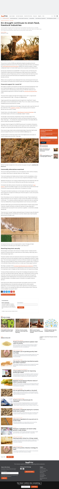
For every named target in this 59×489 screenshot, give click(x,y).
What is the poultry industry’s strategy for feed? (25, 448)
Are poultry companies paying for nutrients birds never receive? (26, 410)
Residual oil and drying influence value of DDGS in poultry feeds (25, 381)
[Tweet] (9, 292)
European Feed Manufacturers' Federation (23, 265)
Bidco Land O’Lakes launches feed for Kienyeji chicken (36, 331)
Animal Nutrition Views (17, 350)
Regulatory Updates (44, 147)
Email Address (20, 302)
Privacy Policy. (53, 140)
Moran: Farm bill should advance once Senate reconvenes (45, 150)
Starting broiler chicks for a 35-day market (25, 438)
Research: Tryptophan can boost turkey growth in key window (24, 429)
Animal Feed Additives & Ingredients (20, 369)
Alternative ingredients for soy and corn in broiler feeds (25, 420)
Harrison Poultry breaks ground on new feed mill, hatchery (21, 331)
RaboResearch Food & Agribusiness (26, 112)
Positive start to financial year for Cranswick (23, 400)
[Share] (4, 292)
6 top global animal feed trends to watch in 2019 (7, 330)
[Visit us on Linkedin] (23, 469)
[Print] (2, 292)
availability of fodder (15, 107)
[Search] (55, 16)
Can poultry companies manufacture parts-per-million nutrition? (25, 362)
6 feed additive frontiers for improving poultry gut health (24, 371)
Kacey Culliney (3, 32)
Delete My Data (29, 471)
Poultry (11, 20)
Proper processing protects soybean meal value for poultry (25, 342)
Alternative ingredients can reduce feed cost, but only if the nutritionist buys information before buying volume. (25, 423)
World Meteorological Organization (11, 66)
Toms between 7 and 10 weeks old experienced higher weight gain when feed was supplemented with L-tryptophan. (25, 432)
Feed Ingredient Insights (18, 340)
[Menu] (57, 16)
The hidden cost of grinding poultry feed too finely (25, 352)
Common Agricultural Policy (30, 91)
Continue (34, 486)
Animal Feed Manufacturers (18, 398)
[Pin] (11, 292)
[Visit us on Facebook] (21, 469)
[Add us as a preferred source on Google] (14, 292)
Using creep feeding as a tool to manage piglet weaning (46, 156)
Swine (41, 154)
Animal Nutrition (5, 20)
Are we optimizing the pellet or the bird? (25, 390)
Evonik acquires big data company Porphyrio (50, 330)
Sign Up (43, 142)
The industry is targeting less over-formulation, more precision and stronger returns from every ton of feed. (25, 451)
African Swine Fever (5, 328)
